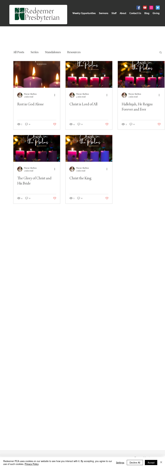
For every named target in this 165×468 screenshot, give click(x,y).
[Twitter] (158, 8)
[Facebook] (138, 8)
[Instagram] (151, 8)
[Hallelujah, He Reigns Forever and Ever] (141, 74)
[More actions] (56, 95)
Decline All (135, 462)
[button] (160, 52)
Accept (151, 462)
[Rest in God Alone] (36, 74)
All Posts (18, 52)
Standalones (53, 52)
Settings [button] (120, 462)
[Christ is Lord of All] (89, 74)
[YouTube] (145, 8)
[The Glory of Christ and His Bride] (36, 148)
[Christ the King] (89, 148)
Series (35, 52)
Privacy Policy (32, 464)
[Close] (161, 462)
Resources (74, 52)
